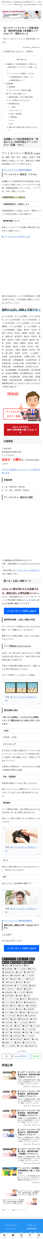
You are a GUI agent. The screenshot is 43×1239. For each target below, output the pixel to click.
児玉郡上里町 (8, 1026)
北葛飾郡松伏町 (9, 972)
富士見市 (33, 969)
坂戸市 (28, 996)
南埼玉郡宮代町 (17, 1039)
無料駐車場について (18, 80)
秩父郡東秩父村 (31, 1002)
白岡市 (36, 1039)
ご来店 (13, 107)
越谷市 (19, 1043)
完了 (12, 124)
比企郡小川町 (34, 1012)
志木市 (20, 1002)
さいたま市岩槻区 (22, 985)
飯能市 (28, 1039)
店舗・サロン (23, 959)
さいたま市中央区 (30, 1029)
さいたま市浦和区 (9, 1046)
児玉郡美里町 (30, 1009)
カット (13, 120)
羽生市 (22, 1006)
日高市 (14, 1019)
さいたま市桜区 (29, 1036)
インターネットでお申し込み (20, 611)
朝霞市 (31, 992)
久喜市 (6, 1032)
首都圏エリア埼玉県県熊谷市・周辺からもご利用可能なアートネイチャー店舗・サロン (22, 67)
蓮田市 (33, 985)
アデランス (32, 1225)
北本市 (6, 1039)
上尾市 (6, 1029)
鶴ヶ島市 (15, 1012)
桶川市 (33, 1022)
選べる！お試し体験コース (16, 94)
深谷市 (35, 1019)
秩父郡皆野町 (16, 975)
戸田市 (6, 975)
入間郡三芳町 (30, 972)
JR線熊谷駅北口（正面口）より (22, 77)
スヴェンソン (11, 1229)
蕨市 (27, 965)
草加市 (6, 1036)
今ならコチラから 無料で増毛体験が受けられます (20, 430)
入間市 (28, 982)
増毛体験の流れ (14, 104)
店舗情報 (10, 83)
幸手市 (14, 1006)
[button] (38, 657)
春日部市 (28, 989)
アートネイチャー (9, 959)
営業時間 (12, 87)
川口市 (6, 1012)
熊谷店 (14, 979)
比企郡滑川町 (34, 999)
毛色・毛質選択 (16, 114)
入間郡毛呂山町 (9, 982)
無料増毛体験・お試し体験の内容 (21, 97)
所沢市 (27, 1032)
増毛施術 (14, 117)
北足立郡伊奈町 (17, 965)
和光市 (20, 1009)
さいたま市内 (21, 992)
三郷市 (6, 979)
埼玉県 (6, 962)
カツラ (22, 979)
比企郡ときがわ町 (30, 1043)
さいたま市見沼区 (22, 1022)
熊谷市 (6, 1006)
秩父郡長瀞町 (8, 985)
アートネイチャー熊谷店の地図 (20, 90)
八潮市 (21, 1046)
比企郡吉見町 (16, 1029)
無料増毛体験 (16, 962)
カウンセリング (16, 110)
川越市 (20, 996)
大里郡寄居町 (16, 1032)
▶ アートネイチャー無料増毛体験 (16, 170)
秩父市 (19, 1026)
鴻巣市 (24, 1012)
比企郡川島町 (8, 1022)
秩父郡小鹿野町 (9, 996)
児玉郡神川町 (31, 1016)
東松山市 (31, 979)
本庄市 (20, 972)
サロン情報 (36, 1026)
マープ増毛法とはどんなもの (19, 100)
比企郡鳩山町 (16, 1036)
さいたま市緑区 (29, 975)
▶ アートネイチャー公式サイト (15, 237)
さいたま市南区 (21, 969)
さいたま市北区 (9, 1009)
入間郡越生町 (8, 992)
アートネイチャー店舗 (11, 999)
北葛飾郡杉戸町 (32, 1046)
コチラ (29, 600)
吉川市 (27, 1026)
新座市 (21, 1016)
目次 (18, 59)
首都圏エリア (29, 962)
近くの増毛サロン (9, 989)
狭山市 (24, 999)
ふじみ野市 (36, 1032)
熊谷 (32, 959)
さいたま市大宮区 (9, 1016)
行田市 (6, 1019)
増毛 (20, 989)
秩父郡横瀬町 (8, 969)
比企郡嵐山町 (32, 1006)
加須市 (6, 965)
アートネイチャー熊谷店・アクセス (21, 73)
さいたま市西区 (9, 1002)
